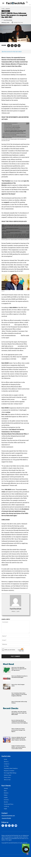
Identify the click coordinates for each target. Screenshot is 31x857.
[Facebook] (8, 45)
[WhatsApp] (19, 45)
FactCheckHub (8, 20)
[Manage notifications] (27, 853)
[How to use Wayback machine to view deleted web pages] (6, 678)
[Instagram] (6, 825)
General (7, 8)
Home (3, 8)
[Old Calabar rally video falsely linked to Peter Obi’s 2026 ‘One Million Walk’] (6, 714)
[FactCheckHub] (2, 20)
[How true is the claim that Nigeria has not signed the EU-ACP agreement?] (6, 670)
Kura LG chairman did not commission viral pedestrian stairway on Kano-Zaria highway (20, 722)
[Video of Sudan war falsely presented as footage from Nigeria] (6, 731)
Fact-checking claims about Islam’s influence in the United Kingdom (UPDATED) (19, 694)
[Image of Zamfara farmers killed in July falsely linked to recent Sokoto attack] (6, 748)
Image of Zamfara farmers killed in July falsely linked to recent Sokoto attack (19, 747)
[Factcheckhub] (15, 3)
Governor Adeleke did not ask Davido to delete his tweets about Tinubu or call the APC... (19, 739)
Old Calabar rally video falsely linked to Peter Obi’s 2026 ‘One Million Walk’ (19, 713)
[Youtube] (16, 825)
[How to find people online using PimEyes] (6, 704)
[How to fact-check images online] (6, 687)
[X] (12, 45)
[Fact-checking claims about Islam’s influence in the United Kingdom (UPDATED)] (6, 695)
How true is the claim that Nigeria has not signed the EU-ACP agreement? (19, 669)
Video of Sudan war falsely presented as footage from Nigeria (18, 730)
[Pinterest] (15, 45)
